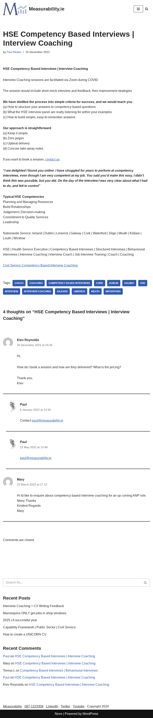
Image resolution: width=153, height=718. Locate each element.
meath (95, 291)
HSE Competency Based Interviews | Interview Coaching (55, 656)
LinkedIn (52, 706)
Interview (11, 291)
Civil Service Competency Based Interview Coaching (40, 265)
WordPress (90, 713)
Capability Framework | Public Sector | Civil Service (39, 627)
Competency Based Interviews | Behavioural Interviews (59, 670)
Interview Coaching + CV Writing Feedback (33, 606)
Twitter (65, 706)
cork (99, 283)
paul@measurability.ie (47, 420)
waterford (113, 291)
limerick (79, 291)
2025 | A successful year (20, 620)
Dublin (113, 283)
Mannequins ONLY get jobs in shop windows (34, 613)
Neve (58, 713)
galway (129, 283)
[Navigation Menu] (138, 9)
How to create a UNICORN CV (24, 634)
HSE (142, 283)
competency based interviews (69, 283)
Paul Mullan (14, 52)
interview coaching (37, 291)
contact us (52, 159)
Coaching (36, 283)
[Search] (146, 8)
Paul (23, 404)
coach (19, 283)
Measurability (12, 706)
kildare (62, 291)
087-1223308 (34, 706)
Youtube (78, 706)
